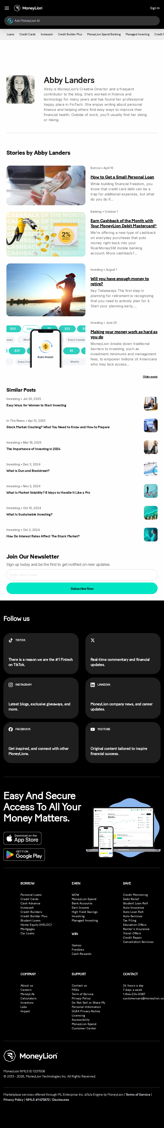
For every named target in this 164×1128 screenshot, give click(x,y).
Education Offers (134, 925)
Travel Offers (132, 933)
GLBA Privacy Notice (86, 1011)
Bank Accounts (82, 903)
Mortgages (27, 929)
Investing (78, 916)
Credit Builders (31, 912)
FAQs (75, 990)
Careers (26, 990)
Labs (23, 1007)
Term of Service (83, 994)
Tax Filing (129, 920)
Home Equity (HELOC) (36, 925)
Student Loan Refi (135, 903)
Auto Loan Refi (133, 912)
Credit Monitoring (135, 895)
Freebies (78, 949)
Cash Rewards (81, 954)
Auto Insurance (133, 908)
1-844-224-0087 (134, 994)
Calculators (28, 998)
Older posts (150, 377)
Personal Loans (31, 895)
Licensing (78, 1015)
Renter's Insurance (136, 929)
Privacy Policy (81, 998)
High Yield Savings (85, 912)
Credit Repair (132, 937)
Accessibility (80, 1020)
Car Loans (27, 933)
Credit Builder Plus (33, 916)
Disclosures (60, 1100)
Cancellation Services (138, 942)
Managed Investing (85, 920)
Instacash (27, 908)
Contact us (79, 985)
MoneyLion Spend (84, 899)
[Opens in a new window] (22, 838)
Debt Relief (131, 899)
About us (26, 985)
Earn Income (80, 908)
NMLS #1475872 (38, 1100)
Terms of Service (138, 1094)
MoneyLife (27, 994)
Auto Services (132, 916)
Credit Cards (29, 899)
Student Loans (30, 920)
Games (76, 945)
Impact (25, 1011)
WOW (75, 895)
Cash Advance (30, 903)
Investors (27, 1003)
